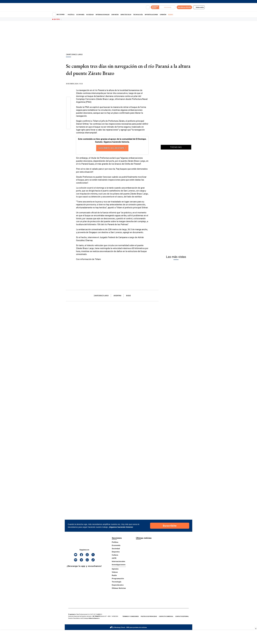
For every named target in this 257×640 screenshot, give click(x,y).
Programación (118, 578)
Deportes (115, 14)
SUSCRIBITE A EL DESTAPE (111, 148)
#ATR (114, 558)
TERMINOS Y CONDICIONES (130, 616)
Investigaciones (151, 14)
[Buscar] (148, 7)
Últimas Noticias (119, 588)
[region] (128, 37)
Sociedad (90, 14)
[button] (68, 99)
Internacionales (102, 14)
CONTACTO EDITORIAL (182, 616)
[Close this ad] (255, 628)
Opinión (163, 14)
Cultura (115, 555)
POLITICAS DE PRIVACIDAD (149, 616)
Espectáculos (126, 14)
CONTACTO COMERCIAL (166, 616)
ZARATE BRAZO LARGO (101, 295)
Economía (80, 14)
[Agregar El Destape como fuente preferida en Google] (148, 84)
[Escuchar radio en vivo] (167, 7)
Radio (170, 14)
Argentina (117, 295)
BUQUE (128, 295)
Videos (115, 572)
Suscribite (170, 525)
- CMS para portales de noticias (130, 627)
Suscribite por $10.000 (184, 7)
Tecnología (138, 14)
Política (71, 14)
